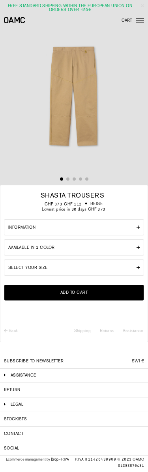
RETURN (12, 389)
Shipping (82, 330)
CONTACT (13, 433)
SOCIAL (11, 448)
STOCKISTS (15, 419)
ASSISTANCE (23, 375)
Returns (107, 330)
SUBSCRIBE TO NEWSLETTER (34, 361)
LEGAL (17, 404)
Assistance (133, 330)
